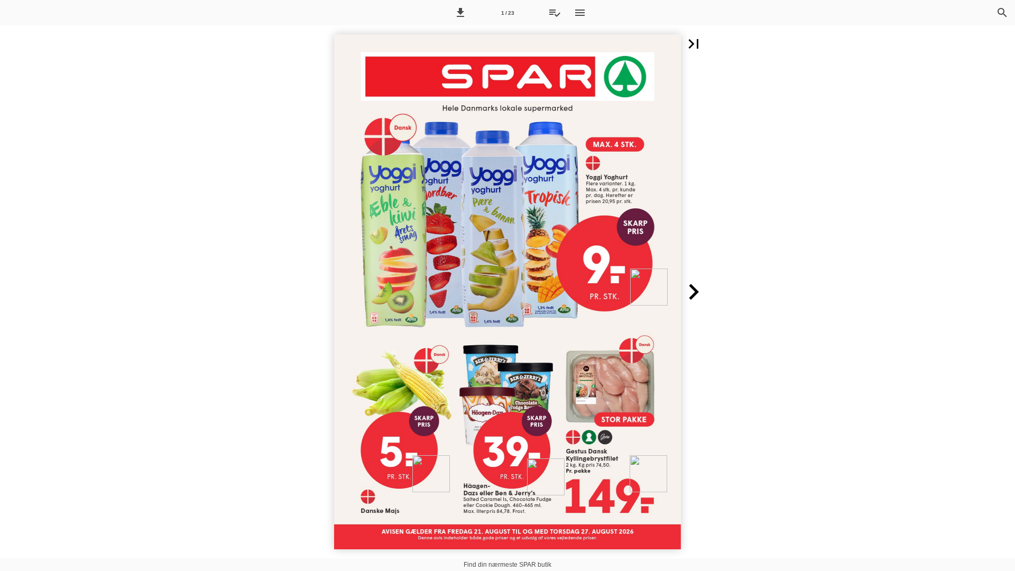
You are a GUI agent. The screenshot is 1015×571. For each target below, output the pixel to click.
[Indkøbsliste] (554, 12)
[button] (460, 12)
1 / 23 (507, 13)
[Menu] (580, 12)
